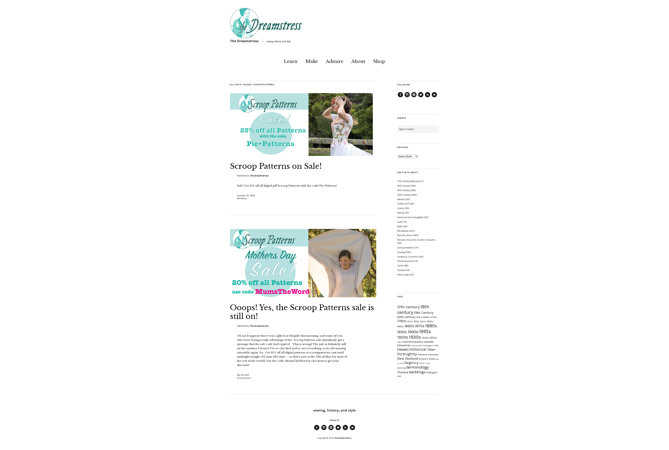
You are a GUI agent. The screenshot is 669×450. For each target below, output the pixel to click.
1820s (423, 321)
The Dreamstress (244, 41)
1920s (402, 337)
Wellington (431, 372)
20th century (406, 317)
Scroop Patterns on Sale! (276, 166)
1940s (425, 337)
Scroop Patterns (244, 378)
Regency (411, 363)
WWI (399, 376)
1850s (400, 326)
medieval (422, 354)
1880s (431, 325)
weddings (417, 372)
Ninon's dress (427, 358)
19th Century (403, 190)
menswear (433, 354)
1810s (416, 321)
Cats (399, 342)
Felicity (400, 212)
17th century (408, 307)
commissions (412, 342)
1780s (401, 321)
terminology (417, 367)
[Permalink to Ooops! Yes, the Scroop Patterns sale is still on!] (303, 296)
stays (428, 363)
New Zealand (407, 358)
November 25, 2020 (246, 195)
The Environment (405, 261)
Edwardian (404, 345)
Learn (291, 61)
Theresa (402, 372)
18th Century (403, 185)
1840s (430, 321)
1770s (433, 317)
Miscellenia (242, 198)
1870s (420, 326)
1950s (433, 337)
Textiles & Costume (407, 256)
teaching (401, 368)
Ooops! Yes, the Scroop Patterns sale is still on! (302, 312)
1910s (425, 331)
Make (311, 61)
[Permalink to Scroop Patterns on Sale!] (301, 155)
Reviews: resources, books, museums (416, 240)
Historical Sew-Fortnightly (416, 351)
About (358, 61)
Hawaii (403, 349)
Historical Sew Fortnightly (410, 217)
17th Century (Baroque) (409, 181)
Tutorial (401, 270)
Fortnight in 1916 (431, 345)
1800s (410, 321)
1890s (402, 332)
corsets (429, 341)
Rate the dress (404, 235)
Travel (400, 265)
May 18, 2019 (243, 375)
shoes (422, 363)
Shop (379, 61)
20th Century (403, 195)
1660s (426, 317)
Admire (334, 61)
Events (400, 208)
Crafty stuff (403, 203)
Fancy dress (417, 346)
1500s (419, 317)
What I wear (403, 274)
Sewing (401, 252)
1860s (409, 326)
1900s (413, 331)
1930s (415, 337)
